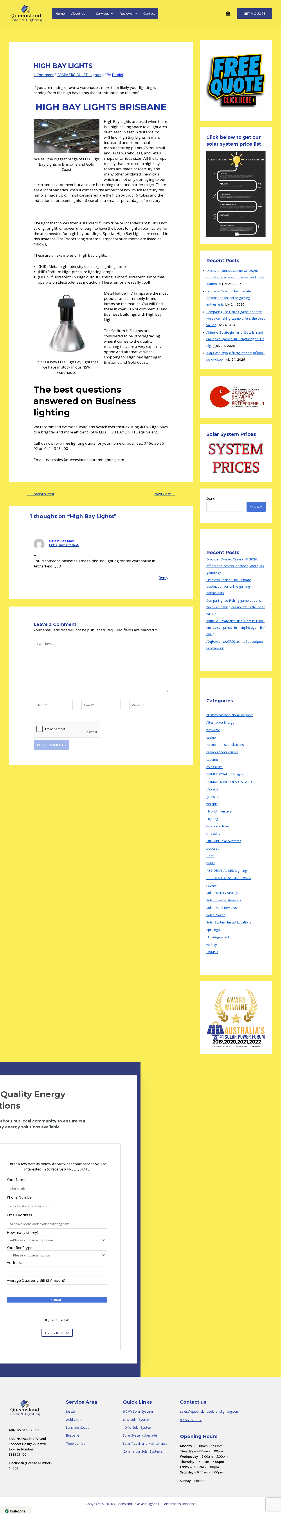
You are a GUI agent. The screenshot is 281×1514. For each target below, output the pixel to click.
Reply (163, 577)
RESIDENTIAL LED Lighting (226, 870)
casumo (212, 759)
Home (60, 13)
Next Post (164, 494)
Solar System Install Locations (228, 922)
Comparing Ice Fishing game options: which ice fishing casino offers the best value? (235, 318)
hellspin (212, 804)
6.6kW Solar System (138, 1411)
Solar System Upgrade (140, 1435)
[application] (87, 13)
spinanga (213, 929)
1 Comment (44, 74)
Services (102, 13)
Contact (149, 13)
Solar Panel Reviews (221, 907)
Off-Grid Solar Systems (223, 841)
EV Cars (212, 789)
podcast (212, 848)
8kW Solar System (136, 1419)
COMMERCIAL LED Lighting (80, 74)
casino (211, 737)
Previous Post (40, 494)
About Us (78, 13)
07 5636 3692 (191, 1420)
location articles (218, 826)
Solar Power (215, 915)
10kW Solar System (137, 1427)
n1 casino (213, 833)
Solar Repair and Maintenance (145, 1443)
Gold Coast (74, 1419)
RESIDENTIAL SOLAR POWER (228, 878)
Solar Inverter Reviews (223, 900)
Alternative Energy (220, 722)
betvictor (213, 730)
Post (210, 856)
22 (208, 707)
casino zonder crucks (222, 752)
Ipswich (71, 1411)
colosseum (214, 767)
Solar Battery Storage (222, 892)
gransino (212, 796)
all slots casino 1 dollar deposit (229, 715)
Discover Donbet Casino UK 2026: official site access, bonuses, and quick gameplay (235, 277)
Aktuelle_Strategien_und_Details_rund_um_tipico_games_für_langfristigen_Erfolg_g (235, 339)
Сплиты (212, 952)
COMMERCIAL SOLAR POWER (229, 781)
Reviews (126, 13)
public (210, 863)
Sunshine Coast (77, 1427)
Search (211, 498)
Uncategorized (217, 937)
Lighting (212, 818)
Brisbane (72, 1435)
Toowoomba (75, 1443)
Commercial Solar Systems (143, 1451)
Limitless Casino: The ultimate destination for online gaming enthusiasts (228, 297)
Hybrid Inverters (219, 811)
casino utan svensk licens (225, 744)
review (211, 885)
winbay (211, 944)
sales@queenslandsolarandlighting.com (209, 1411)
